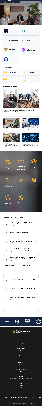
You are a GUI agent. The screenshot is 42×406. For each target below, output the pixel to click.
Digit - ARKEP (12, 31)
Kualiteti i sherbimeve (21, 203)
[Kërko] (39, 2)
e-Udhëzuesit (31, 79)
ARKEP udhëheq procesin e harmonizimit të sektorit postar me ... (11, 145)
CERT (21, 381)
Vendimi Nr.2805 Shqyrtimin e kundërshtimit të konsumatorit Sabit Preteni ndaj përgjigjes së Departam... (23, 249)
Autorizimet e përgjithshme (21, 168)
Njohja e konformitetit (8, 186)
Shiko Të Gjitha (17, 217)
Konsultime (34, 168)
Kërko (39, 2)
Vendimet (21, 364)
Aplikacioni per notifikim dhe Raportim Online (21, 378)
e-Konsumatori (12, 72)
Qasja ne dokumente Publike (5, 398)
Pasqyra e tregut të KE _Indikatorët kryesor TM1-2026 (22, 271)
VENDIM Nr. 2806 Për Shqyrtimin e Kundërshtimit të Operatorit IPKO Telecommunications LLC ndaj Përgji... (23, 240)
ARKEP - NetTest (13, 59)
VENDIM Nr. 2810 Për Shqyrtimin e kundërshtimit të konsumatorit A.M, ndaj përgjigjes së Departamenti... (22, 223)
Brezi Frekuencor (13, 40)
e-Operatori (31, 72)
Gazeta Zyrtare (21, 387)
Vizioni (21, 343)
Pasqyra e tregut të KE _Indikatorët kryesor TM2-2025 (22, 297)
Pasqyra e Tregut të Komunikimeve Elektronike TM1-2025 (23, 306)
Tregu (8, 168)
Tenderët (21, 353)
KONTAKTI (21, 355)
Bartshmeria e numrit (32, 31)
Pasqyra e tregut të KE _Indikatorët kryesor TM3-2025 (22, 288)
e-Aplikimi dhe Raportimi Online (31, 50)
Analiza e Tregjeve (21, 371)
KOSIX (28, 40)
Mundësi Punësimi (13, 398)
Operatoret (21, 186)
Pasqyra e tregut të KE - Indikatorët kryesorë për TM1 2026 (30, 145)
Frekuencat (21, 385)
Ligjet (21, 360)
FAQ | (21, 350)
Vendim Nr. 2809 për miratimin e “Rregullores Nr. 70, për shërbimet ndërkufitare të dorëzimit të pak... (23, 232)
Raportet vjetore (21, 348)
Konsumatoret (34, 186)
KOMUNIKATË (9, 20)
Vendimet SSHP (21, 367)
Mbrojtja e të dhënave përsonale (36, 398)
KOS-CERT (12, 49)
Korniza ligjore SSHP (21, 369)
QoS (21, 383)
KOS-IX (21, 376)
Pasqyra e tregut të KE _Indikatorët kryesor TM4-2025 (22, 279)
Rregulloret (21, 362)
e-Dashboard (12, 79)
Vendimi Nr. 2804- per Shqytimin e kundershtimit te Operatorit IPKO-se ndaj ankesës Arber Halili (22, 258)
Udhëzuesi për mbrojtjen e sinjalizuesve (23, 398)
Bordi (21, 346)
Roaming (8, 203)
